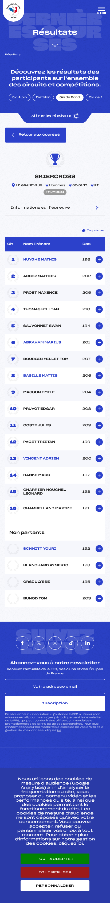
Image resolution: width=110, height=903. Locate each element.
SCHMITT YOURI (39, 548)
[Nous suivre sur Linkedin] (87, 643)
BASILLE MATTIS (40, 375)
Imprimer (96, 230)
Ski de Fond (70, 97)
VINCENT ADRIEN (41, 458)
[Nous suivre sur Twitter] (38, 643)
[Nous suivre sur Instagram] (55, 643)
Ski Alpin (19, 97)
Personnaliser (55, 885)
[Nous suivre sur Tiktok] (71, 643)
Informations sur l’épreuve (40, 207)
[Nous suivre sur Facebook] (22, 643)
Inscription (55, 703)
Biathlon (43, 97)
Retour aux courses (39, 134)
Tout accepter (55, 858)
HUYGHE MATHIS (40, 259)
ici (59, 730)
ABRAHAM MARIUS (42, 342)
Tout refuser (54, 872)
